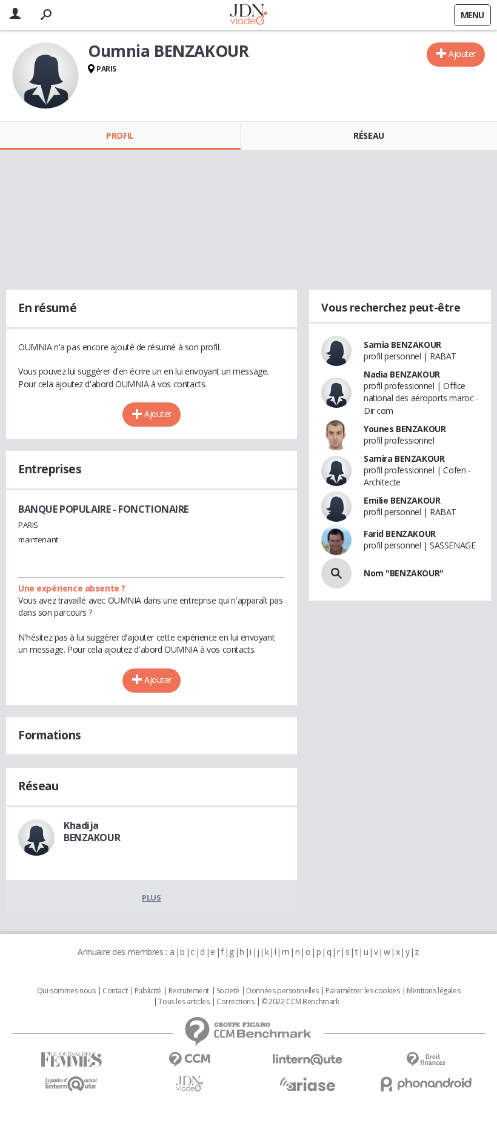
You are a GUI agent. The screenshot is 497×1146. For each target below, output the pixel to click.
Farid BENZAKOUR (400, 533)
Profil (119, 135)
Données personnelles (282, 991)
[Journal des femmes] (71, 1059)
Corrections (235, 1002)
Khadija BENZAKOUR (92, 831)
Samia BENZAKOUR (402, 344)
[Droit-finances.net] (426, 1059)
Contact (114, 991)
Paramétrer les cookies (362, 991)
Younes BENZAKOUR (404, 429)
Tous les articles (183, 1002)
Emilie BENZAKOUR (402, 500)
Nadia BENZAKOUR (402, 374)
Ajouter (462, 53)
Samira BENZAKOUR (404, 458)
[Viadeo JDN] (189, 1083)
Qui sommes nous (66, 991)
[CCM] (189, 1059)
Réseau (368, 135)
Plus (151, 897)
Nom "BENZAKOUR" (404, 573)
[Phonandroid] (426, 1083)
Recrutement (188, 991)
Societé (227, 991)
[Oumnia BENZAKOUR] (45, 75)
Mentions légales (433, 991)
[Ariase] (307, 1084)
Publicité (148, 991)
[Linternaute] (307, 1059)
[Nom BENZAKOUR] (336, 573)
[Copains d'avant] (71, 1083)
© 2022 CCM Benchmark (300, 1002)
